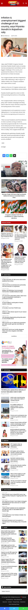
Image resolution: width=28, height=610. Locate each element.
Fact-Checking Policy (14, 604)
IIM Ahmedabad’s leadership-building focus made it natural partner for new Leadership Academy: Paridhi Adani (18, 432)
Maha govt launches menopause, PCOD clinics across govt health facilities (8, 539)
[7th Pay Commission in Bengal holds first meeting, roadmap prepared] (5, 482)
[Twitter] (7, 155)
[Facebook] (3, 155)
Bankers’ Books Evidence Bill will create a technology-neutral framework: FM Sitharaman (18, 424)
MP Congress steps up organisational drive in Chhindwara (16, 445)
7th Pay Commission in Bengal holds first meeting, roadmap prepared (18, 482)
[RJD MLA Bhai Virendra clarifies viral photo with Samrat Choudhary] (5, 468)
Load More (14, 336)
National (8, 166)
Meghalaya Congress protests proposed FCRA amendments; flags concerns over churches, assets (20, 259)
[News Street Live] (14, 3)
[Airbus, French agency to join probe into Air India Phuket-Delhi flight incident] (5, 475)
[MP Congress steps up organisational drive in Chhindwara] (5, 445)
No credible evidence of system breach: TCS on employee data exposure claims (17, 407)
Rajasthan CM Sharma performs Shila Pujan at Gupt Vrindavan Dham (7, 235)
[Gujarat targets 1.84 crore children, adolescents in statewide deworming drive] (23, 561)
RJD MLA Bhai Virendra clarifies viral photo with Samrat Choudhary (12, 172)
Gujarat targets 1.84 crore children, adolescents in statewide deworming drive (8, 561)
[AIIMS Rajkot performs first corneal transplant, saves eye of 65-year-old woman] (23, 547)
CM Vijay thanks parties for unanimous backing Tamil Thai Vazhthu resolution (21, 237)
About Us (5, 602)
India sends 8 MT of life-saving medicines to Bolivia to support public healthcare (9, 575)
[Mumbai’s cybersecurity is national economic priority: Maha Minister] (5, 460)
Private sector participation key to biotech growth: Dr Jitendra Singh (18, 417)
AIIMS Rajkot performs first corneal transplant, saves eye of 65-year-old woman (9, 546)
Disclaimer (22, 602)
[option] (14, 169)
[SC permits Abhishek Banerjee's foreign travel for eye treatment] (23, 569)
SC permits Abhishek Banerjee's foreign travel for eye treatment (9, 568)
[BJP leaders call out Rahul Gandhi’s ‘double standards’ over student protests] (5, 453)
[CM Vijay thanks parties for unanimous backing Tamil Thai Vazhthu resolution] (21, 229)
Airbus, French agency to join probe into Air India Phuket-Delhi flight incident (17, 475)
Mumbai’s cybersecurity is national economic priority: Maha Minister (17, 459)
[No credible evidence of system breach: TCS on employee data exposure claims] (5, 409)
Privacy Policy (16, 602)
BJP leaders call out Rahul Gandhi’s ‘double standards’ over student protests (17, 452)
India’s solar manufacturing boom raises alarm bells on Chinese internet (17, 399)
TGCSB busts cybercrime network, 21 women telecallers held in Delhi (13, 391)
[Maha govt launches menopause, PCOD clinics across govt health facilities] (23, 540)
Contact (10, 602)
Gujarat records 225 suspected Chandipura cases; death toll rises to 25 (9, 553)
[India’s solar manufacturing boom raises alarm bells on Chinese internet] (5, 400)
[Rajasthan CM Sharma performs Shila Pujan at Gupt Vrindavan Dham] (7, 228)
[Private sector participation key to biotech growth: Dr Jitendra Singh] (5, 417)
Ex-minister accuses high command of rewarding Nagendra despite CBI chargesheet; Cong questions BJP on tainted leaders (6, 264)
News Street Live (5, 35)
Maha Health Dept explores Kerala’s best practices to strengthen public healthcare (8, 532)
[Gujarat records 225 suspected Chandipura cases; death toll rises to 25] (23, 554)
